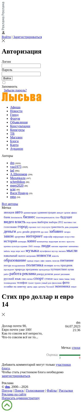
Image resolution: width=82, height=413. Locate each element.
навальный (10, 255)
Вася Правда (19, 193)
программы (32, 269)
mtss (13, 197)
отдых (37, 261)
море (18, 251)
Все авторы (10, 204)
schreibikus (17, 181)
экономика (62, 286)
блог (58, 217)
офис (42, 261)
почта (57, 265)
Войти (6, 37)
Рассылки (66, 390)
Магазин (16, 137)
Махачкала (17, 178)
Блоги (14, 141)
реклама (29, 273)
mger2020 (17, 185)
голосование (10, 227)
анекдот (60, 213)
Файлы (52, 390)
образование (15, 260)
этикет (73, 287)
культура (16, 246)
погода (7, 265)
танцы (67, 279)
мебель (7, 251)
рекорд (40, 274)
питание (67, 260)
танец (61, 279)
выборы (42, 222)
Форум (15, 118)
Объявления (19, 122)
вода (28, 222)
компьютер (42, 241)
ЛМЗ (30, 246)
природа (20, 269)
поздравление (18, 265)
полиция (48, 265)
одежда (30, 261)
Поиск (19, 390)
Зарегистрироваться (27, 37)
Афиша (15, 107)
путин (71, 269)
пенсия (55, 260)
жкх (46, 232)
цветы (29, 287)
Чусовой (50, 287)
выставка (68, 222)
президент (9, 269)
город (23, 226)
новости (44, 255)
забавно (56, 231)
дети (19, 232)
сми (24, 278)
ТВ (12, 133)
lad (12, 170)
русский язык (12, 278)
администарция (30, 213)
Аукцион (16, 148)
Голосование (35, 390)
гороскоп (32, 227)
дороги (35, 231)
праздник (67, 265)
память (48, 261)
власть (20, 221)
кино (31, 241)
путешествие (59, 269)
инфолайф (48, 237)
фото (65, 282)
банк (7, 217)
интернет (34, 236)
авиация (9, 212)
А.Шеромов (18, 174)
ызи (13, 189)
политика (34, 265)
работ (6, 274)
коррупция (53, 241)
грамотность (57, 227)
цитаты (41, 286)
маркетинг (63, 246)
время (34, 222)
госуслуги (45, 227)
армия (67, 212)
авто (19, 212)
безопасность (16, 217)
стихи (49, 278)
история (10, 241)
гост (39, 227)
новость (55, 256)
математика (73, 246)
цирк (35, 287)
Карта (14, 145)
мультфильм (45, 251)
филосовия (57, 283)
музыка (32, 250)
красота (70, 241)
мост (23, 251)
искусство (70, 236)
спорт (38, 278)
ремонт (57, 274)
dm (12, 163)
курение (23, 246)
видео (9, 221)
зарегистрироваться (16, 376)
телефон (22, 282)
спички (29, 279)
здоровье (20, 236)
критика (7, 246)
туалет (31, 283)
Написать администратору (21, 398)
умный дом (46, 283)
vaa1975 (15, 166)
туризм (37, 283)
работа (15, 273)
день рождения (71, 227)
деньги (10, 231)
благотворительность (45, 217)
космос (62, 241)
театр (72, 279)
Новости (16, 111)
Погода (7, 390)
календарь (22, 241)
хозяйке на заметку (15, 286)
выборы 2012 (56, 222)
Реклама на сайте (14, 394)
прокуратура (44, 269)
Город (14, 115)
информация (58, 237)
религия (49, 274)
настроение (31, 256)
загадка (67, 232)
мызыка (62, 251)
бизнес (29, 216)
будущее (66, 217)
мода (13, 251)
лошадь (36, 246)
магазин (54, 246)
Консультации (20, 126)
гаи (74, 222)
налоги (21, 255)
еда (42, 232)
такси (55, 279)
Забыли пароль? (15, 90)
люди (45, 245)
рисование (65, 274)
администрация (46, 212)
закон (9, 236)
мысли (71, 250)
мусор (55, 251)
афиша (74, 213)
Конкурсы (17, 130)
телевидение (10, 283)
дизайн (25, 231)
